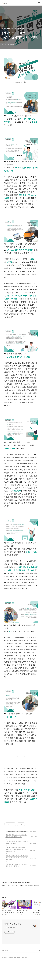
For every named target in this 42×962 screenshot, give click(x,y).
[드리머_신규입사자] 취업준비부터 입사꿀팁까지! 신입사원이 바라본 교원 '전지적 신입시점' (16, 849)
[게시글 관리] (13, 824)
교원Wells (5, 957)
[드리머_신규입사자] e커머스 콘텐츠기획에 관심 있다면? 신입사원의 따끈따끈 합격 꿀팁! (16, 858)
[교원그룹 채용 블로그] (4, 3)
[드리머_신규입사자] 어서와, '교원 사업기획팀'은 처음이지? (16, 842)
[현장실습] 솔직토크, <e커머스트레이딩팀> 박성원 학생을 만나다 (16, 836)
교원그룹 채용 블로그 (12, 924)
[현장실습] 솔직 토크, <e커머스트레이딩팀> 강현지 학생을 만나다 (16, 865)
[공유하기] (11, 824)
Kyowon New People (20, 831)
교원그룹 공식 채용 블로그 (12, 927)
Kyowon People (10, 831)
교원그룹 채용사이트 (7, 954)
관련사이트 (5, 950)
